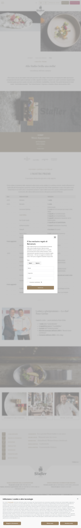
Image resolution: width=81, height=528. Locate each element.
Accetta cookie (69, 523)
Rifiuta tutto (50, 523)
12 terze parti (10, 502)
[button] (77, 498)
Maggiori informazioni (12, 523)
